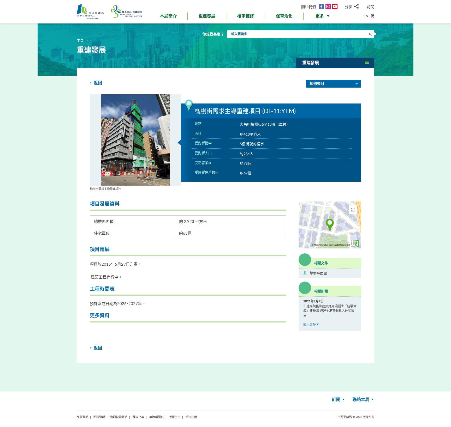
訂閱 (370, 6)
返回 (97, 83)
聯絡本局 (361, 400)
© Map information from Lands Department (331, 245)
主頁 (80, 40)
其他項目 (317, 84)
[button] (323, 17)
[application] (330, 225)
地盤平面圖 (318, 273)
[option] (135, 142)
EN (366, 16)
